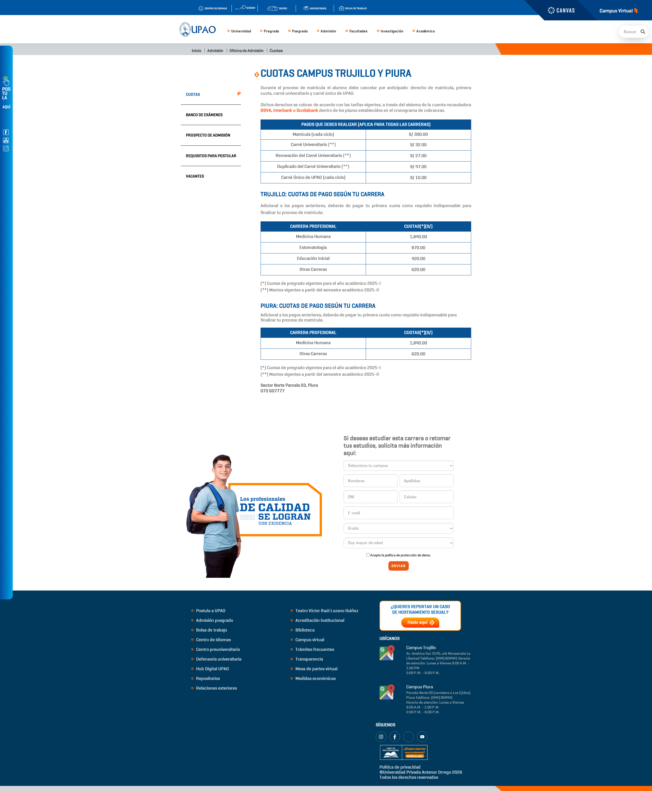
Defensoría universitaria (218, 659)
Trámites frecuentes (314, 649)
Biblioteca (304, 630)
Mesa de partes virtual (315, 668)
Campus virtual (309, 639)
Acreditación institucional (319, 620)
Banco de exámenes (204, 114)
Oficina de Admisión (246, 50)
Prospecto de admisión (208, 135)
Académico (425, 31)
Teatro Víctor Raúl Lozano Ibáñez (326, 610)
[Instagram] (381, 736)
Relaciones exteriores (216, 688)
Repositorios (207, 678)
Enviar (398, 565)
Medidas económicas (315, 678)
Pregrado (271, 31)
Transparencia (308, 659)
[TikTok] (408, 736)
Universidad (241, 31)
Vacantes (195, 176)
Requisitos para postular (211, 155)
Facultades (358, 31)
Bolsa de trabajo (211, 630)
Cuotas (193, 94)
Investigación (392, 31)
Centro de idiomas (213, 639)
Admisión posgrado (214, 620)
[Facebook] (394, 736)
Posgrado (300, 31)
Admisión (328, 31)
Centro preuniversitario (217, 649)
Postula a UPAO (210, 610)
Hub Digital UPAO (212, 668)
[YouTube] (422, 736)
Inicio (196, 50)
